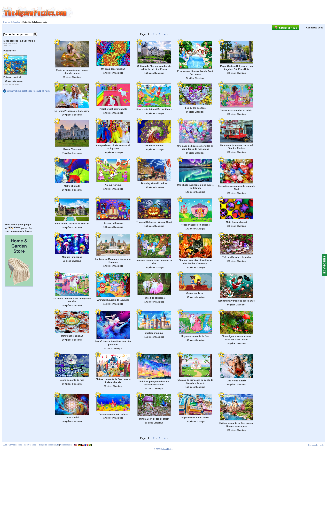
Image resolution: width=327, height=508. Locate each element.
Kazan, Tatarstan (72, 149)
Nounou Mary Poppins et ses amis (236, 300)
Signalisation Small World (195, 417)
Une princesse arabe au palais (236, 110)
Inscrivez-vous (30, 445)
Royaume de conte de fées (195, 336)
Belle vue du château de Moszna (72, 223)
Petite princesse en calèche (195, 225)
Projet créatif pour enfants (113, 109)
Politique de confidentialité (48, 445)
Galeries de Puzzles (11, 22)
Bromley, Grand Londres (154, 183)
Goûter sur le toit (195, 293)
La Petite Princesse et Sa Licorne (71, 111)
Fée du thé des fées (195, 108)
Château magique (154, 333)
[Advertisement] (200, 12)
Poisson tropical (12, 77)
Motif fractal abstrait (236, 222)
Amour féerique (113, 185)
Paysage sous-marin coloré (113, 414)
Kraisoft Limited (166, 449)
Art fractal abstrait (154, 145)
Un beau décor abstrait (113, 69)
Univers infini (72, 417)
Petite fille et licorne (154, 298)
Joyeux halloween (113, 223)
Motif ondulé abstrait (72, 336)
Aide (5, 445)
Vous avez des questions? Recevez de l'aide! (28, 91)
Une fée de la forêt (236, 380)
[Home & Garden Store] (19, 286)
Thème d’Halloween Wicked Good (154, 222)
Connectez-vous (314, 27)
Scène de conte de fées (72, 380)
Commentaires (66, 445)
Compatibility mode (316, 445)
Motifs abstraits (72, 186)
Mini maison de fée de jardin (154, 419)
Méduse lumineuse (72, 257)
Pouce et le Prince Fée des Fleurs (154, 109)
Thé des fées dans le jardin (236, 257)
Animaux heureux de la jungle (113, 300)
